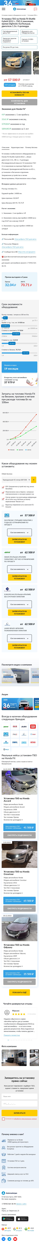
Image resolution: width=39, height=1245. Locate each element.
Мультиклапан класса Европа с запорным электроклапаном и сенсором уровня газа (20, 493)
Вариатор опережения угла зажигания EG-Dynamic (20, 506)
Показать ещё (19, 992)
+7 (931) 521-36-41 (9, 1204)
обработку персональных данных (25, 1119)
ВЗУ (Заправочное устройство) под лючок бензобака (20, 488)
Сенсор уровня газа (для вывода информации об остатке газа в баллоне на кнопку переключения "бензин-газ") (21, 499)
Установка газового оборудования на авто (14, 15)
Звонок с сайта (21, 1204)
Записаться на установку (19, 540)
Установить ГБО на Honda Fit (19, 93)
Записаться (19, 1113)
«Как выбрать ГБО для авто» (26, 239)
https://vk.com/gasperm (26, 252)
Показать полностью (12, 1035)
